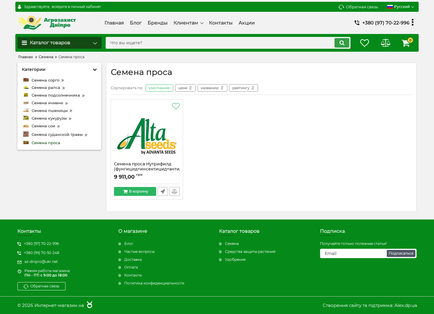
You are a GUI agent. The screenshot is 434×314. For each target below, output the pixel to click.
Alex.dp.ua (405, 305)
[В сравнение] (174, 191)
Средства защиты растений (250, 251)
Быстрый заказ (163, 191)
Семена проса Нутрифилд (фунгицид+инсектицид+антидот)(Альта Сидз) (147, 169)
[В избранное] (176, 106)
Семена (232, 243)
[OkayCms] (89, 305)
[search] (342, 43)
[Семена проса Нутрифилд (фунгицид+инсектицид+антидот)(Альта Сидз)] (147, 132)
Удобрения (235, 259)
